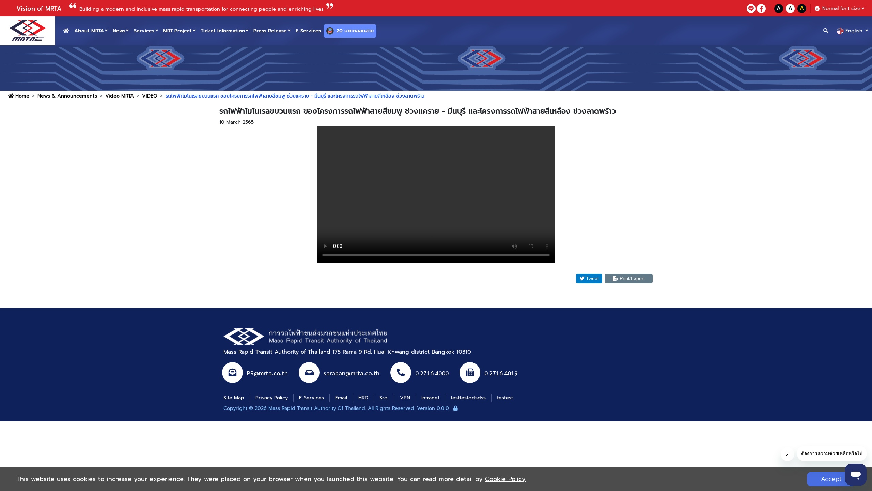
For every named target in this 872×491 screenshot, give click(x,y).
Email (341, 397)
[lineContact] (751, 8)
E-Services (308, 30)
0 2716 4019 (501, 373)
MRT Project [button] (177, 30)
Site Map (233, 397)
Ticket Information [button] (223, 30)
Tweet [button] (592, 278)
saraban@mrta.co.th (351, 373)
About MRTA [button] (89, 30)
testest (505, 397)
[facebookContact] (761, 8)
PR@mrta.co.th (267, 373)
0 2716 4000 (432, 373)
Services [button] (144, 30)
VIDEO (149, 96)
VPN (405, 397)
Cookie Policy (505, 479)
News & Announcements (67, 96)
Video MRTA (119, 96)
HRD (363, 397)
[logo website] (27, 30)
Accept (831, 479)
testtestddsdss (468, 397)
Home (21, 96)
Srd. (384, 397)
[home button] (66, 31)
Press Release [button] (270, 30)
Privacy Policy (271, 397)
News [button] (119, 30)
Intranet (430, 397)
